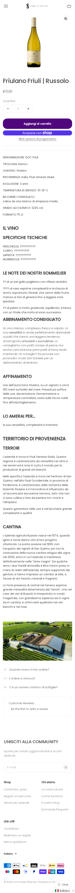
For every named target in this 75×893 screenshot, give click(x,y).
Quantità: (9, 101)
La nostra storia (52, 789)
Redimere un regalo (17, 835)
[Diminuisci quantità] (8, 109)
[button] (65, 891)
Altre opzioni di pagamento (37, 139)
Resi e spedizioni (15, 842)
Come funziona (51, 796)
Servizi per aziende (16, 803)
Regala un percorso (17, 796)
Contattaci (11, 829)
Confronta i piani (15, 789)
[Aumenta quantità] (28, 109)
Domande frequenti (54, 809)
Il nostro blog (50, 803)
